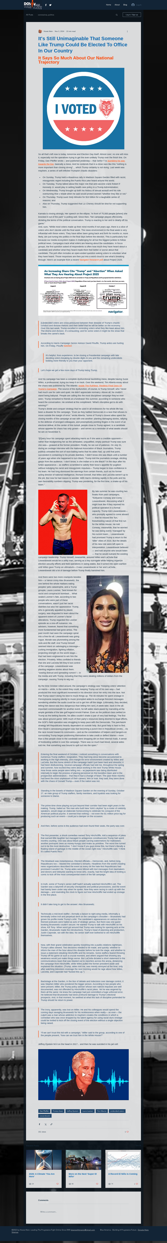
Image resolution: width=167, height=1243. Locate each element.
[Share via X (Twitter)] (45, 1124)
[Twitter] (50, 5)
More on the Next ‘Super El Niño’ (83, 1175)
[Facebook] (45, 5)
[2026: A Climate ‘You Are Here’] (44, 1160)
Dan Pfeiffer (44, 1111)
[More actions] (127, 31)
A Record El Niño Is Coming (122, 1174)
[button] (117, 15)
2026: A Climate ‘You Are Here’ (42, 1175)
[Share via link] (51, 1124)
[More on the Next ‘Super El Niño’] (83, 1160)
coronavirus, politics (46, 15)
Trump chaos (58, 1111)
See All (138, 1145)
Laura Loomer (88, 1111)
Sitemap (15, 1232)
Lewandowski (45, 1116)
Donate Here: (143, 1230)
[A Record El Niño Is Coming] (123, 1160)
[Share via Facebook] (39, 1124)
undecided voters (117, 1111)
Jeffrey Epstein (72, 1111)
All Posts (29, 15)
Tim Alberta (101, 1111)
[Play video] (83, 1074)
